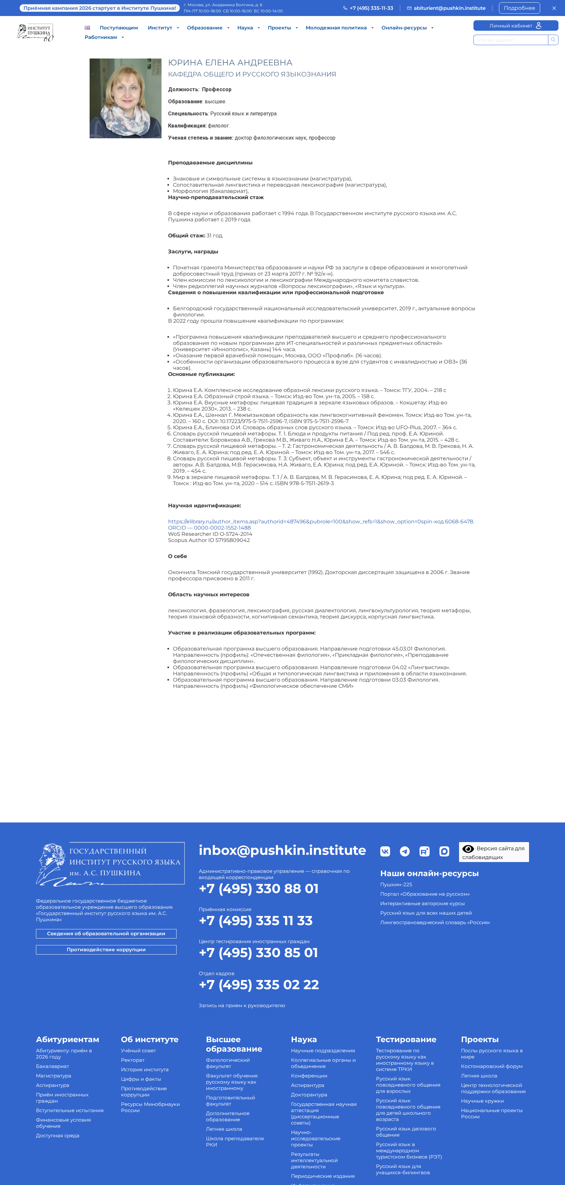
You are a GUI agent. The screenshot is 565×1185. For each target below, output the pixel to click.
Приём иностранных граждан (62, 1098)
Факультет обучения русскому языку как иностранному (232, 1082)
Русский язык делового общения (406, 1132)
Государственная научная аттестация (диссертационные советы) (324, 1113)
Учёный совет (138, 1050)
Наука (245, 28)
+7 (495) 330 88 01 (259, 888)
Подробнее (519, 8)
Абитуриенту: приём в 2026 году (64, 1053)
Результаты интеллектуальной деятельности (314, 1160)
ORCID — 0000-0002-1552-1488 (209, 528)
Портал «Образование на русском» (425, 894)
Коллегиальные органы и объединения (323, 1063)
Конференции (309, 1076)
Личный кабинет (510, 26)
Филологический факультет (228, 1063)
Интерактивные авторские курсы (422, 903)
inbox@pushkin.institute (282, 850)
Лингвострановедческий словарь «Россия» (435, 922)
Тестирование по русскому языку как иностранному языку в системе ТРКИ (405, 1059)
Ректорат (133, 1060)
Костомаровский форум (492, 1066)
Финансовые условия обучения (63, 1123)
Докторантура (309, 1095)
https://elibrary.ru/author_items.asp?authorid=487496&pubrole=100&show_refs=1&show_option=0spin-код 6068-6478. (321, 521)
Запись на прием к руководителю (242, 1005)
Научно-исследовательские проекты (315, 1138)
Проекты (279, 28)
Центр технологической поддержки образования (493, 1088)
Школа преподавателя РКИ (235, 1141)
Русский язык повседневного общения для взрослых (408, 1084)
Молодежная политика (336, 28)
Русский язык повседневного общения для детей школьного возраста (408, 1109)
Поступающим (119, 28)
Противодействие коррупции (106, 949)
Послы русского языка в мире (492, 1053)
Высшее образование (234, 1044)
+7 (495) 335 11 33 (256, 920)
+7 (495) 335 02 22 (259, 984)
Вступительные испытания (70, 1110)
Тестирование (406, 1039)
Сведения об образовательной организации (106, 933)
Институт (160, 28)
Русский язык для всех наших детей (426, 913)
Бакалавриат (52, 1066)
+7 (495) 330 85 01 (258, 952)
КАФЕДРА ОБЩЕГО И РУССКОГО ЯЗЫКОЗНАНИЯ (252, 74)
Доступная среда (57, 1135)
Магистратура (53, 1076)
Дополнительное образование (227, 1116)
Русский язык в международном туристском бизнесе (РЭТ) (409, 1150)
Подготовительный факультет (230, 1100)
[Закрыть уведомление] (554, 8)
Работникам (101, 37)
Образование (205, 28)
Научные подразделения (323, 1050)
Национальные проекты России (492, 1113)
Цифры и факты (141, 1079)
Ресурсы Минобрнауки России (150, 1107)
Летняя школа (224, 1129)
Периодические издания (323, 1176)
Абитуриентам (67, 1039)
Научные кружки (482, 1101)
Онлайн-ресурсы (404, 28)
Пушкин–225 (396, 884)
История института (145, 1069)
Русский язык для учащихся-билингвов (403, 1169)
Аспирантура (52, 1085)
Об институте (150, 1039)
